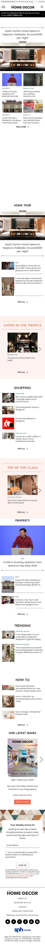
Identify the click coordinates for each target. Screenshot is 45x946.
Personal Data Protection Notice (17, 876)
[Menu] (3, 7)
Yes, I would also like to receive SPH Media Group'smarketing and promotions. (21, 854)
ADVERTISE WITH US (22, 902)
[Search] (42, 7)
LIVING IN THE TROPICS (22, 325)
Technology (21, 433)
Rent (17, 577)
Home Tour (22, 205)
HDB (17, 263)
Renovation (28, 88)
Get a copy (22, 802)
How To (26, 115)
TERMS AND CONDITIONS (22, 911)
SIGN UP (22, 865)
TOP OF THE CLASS (22, 467)
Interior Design (15, 497)
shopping (22, 388)
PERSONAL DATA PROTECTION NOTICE (22, 915)
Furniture (20, 394)
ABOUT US (22, 898)
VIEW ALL (21, 302)
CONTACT (22, 907)
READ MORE (21, 127)
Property (6, 88)
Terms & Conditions (27, 874)
